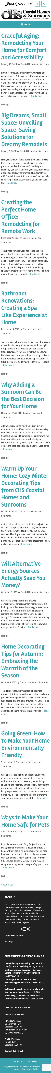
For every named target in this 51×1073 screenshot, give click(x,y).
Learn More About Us (14, 935)
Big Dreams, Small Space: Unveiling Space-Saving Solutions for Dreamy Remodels (24, 130)
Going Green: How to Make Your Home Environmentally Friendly (25, 744)
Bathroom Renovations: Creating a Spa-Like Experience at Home (24, 308)
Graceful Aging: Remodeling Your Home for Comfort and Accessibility (24, 46)
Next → (11, 885)
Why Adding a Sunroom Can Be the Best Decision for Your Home (22, 395)
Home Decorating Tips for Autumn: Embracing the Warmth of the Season (23, 661)
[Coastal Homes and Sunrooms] (25, 14)
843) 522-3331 (18, 1014)
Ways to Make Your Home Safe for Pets (25, 821)
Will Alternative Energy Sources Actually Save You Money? (23, 574)
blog (6, 104)
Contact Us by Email (14, 1051)
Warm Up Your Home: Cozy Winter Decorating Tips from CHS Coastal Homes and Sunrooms (24, 486)
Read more (36, 96)
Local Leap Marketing (29, 1061)
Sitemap (9, 941)
